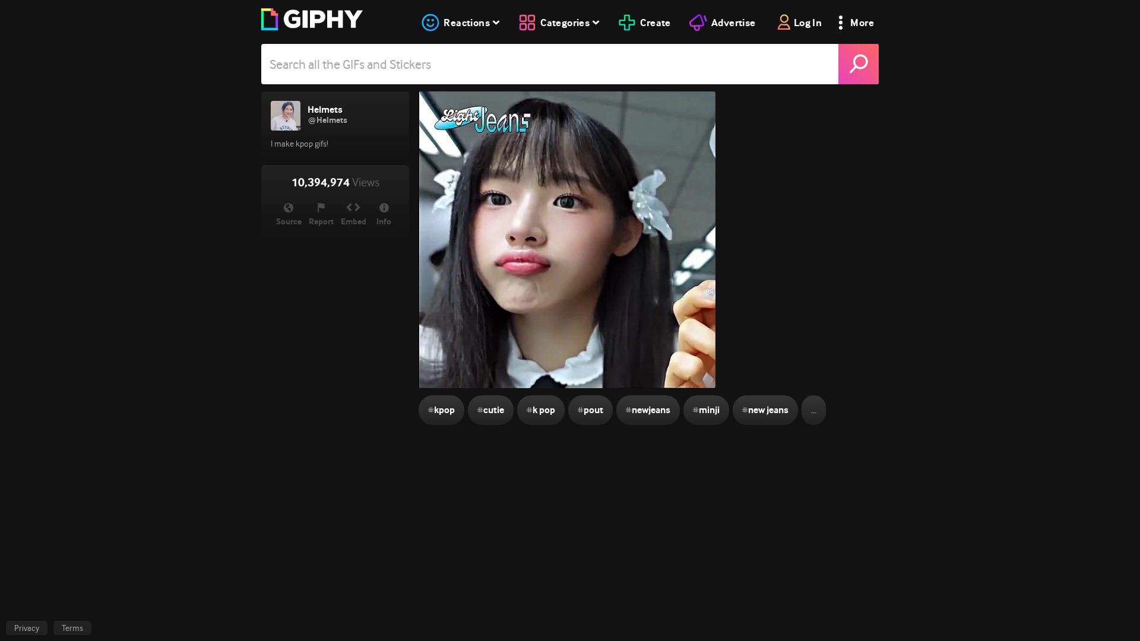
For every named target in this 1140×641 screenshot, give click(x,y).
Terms (72, 628)
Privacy (26, 628)
